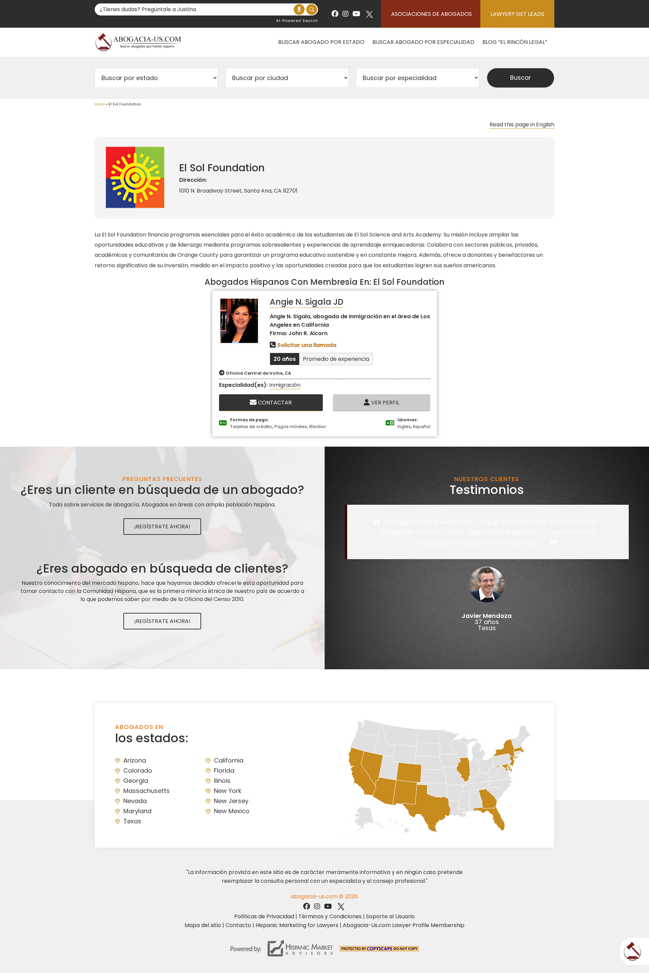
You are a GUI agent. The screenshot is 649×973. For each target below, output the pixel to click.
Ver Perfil (384, 402)
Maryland (137, 811)
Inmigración (285, 385)
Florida (224, 770)
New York (227, 791)
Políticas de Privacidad (264, 916)
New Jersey (231, 801)
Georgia (135, 780)
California (228, 760)
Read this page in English (521, 124)
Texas (132, 821)
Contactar (274, 402)
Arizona (134, 760)
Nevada (135, 801)
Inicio (100, 104)
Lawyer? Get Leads (517, 14)
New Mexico (231, 811)
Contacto (238, 925)
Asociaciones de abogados (431, 14)
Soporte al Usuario (390, 916)
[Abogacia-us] (139, 42)
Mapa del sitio (203, 925)
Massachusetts (146, 791)
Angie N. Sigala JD (306, 301)
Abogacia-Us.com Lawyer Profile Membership (403, 925)
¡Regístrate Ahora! (162, 526)
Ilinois (222, 780)
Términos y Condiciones (330, 916)
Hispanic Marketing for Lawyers (297, 925)
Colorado (137, 770)
